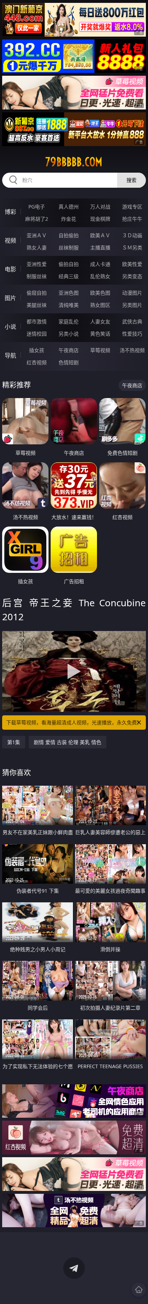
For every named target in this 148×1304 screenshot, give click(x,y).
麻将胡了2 (36, 218)
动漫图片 (132, 292)
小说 (10, 327)
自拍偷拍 (69, 235)
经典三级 (69, 276)
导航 (10, 355)
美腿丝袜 (37, 305)
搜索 (131, 180)
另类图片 (132, 305)
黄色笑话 (100, 333)
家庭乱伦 (69, 321)
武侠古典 (132, 321)
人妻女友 (100, 321)
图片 (10, 298)
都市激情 (37, 321)
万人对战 (100, 206)
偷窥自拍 (37, 292)
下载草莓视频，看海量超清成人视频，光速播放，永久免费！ (74, 722)
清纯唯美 (69, 305)
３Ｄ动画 (132, 235)
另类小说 (69, 333)
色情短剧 (69, 362)
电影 (10, 269)
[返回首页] (138, 1289)
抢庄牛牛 (132, 218)
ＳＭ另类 (132, 247)
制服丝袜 (37, 276)
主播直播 (100, 247)
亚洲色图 (69, 292)
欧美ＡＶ (100, 235)
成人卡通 (100, 264)
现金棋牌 (100, 218)
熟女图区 (100, 305)
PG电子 (36, 206)
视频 (10, 240)
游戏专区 (132, 206)
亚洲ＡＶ (37, 235)
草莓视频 (100, 350)
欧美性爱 (132, 264)
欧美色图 (100, 292)
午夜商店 (69, 350)
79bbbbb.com (73, 162)
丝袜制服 (69, 247)
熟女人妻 (37, 247)
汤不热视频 (132, 350)
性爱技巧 (132, 333)
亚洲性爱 (37, 264)
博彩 (10, 212)
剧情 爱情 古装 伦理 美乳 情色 (67, 742)
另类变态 (132, 276)
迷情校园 (37, 333)
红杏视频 (37, 362)
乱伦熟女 (100, 276)
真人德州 (69, 206)
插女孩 (36, 350)
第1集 (13, 742)
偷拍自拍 (69, 264)
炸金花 (68, 218)
